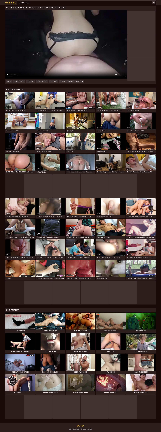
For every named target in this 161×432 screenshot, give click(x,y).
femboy (80, 81)
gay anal (31, 81)
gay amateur (20, 81)
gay (10, 81)
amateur (54, 81)
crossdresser (43, 81)
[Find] (153, 2)
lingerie (71, 81)
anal (63, 81)
